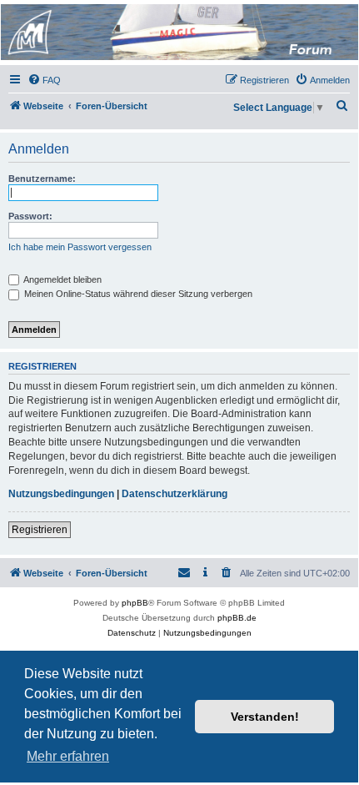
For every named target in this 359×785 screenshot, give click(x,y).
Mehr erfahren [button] (68, 756)
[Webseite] (178, 32)
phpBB (135, 602)
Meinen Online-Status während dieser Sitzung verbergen (137, 294)
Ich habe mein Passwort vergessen (80, 247)
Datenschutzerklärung (174, 494)
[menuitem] (44, 80)
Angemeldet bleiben (62, 279)
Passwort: (30, 216)
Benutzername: (42, 179)
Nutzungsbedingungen (61, 494)
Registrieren (39, 530)
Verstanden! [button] (265, 716)
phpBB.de (237, 617)
